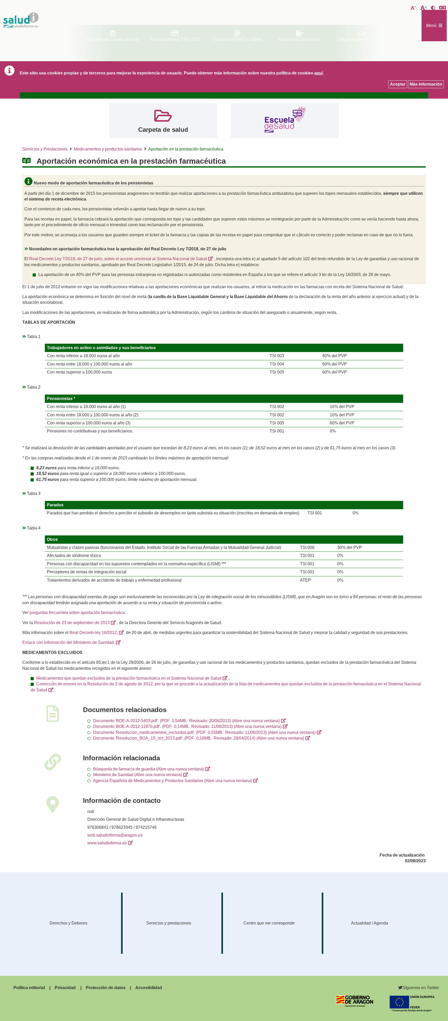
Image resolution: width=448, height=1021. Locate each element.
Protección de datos (105, 987)
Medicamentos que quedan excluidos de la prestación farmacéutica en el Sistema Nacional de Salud (128, 678)
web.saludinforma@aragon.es (115, 835)
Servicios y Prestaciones (45, 149)
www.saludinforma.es (107, 843)
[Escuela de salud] (285, 120)
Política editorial (29, 987)
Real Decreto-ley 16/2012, (93, 632)
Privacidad (65, 987)
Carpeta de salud (163, 129)
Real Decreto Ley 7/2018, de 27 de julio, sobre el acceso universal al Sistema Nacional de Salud (118, 259)
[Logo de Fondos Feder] (412, 1010)
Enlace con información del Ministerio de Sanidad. (68, 642)
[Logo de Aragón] (354, 1005)
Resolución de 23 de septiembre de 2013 (72, 622)
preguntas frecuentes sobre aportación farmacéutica (77, 612)
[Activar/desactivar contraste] (433, 8)
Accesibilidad (148, 987)
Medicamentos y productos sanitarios (108, 149)
